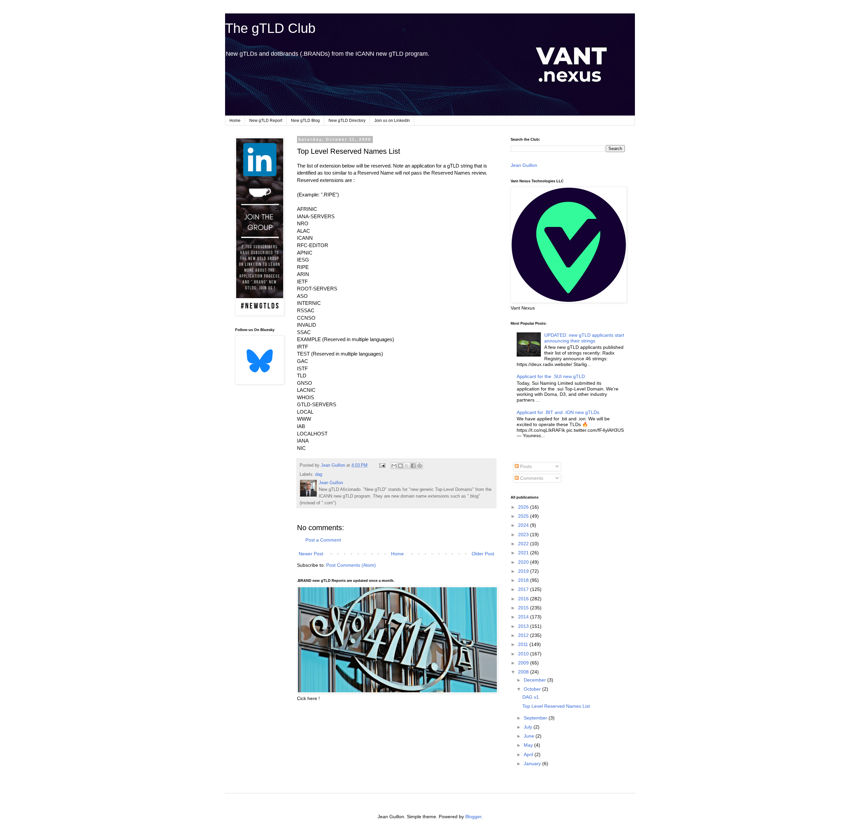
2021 (524, 552)
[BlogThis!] (400, 465)
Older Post (483, 553)
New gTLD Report (265, 120)
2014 (524, 616)
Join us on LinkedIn (392, 120)
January (533, 763)
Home (235, 120)
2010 (524, 653)
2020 (524, 562)
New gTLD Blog (305, 120)
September (536, 718)
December (535, 680)
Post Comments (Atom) (351, 565)
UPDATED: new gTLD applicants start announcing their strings (584, 337)
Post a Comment (323, 540)
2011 (523, 644)
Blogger (473, 816)
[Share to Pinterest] (419, 465)
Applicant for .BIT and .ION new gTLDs (558, 412)
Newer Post (311, 553)
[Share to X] (406, 465)
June (529, 736)
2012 (524, 635)
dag (318, 474)
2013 (524, 626)
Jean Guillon (524, 165)
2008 (524, 672)
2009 (524, 662)
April (529, 754)
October (533, 689)
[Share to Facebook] (413, 465)
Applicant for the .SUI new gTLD (551, 376)
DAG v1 (530, 697)
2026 (524, 507)
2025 (524, 516)
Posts (525, 466)
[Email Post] (382, 465)
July (528, 727)
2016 (524, 598)
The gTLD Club (270, 28)
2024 (524, 525)
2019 (524, 571)
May (529, 745)
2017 (524, 589)
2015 (524, 607)
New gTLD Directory (347, 120)
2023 (524, 534)
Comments (531, 478)
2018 (524, 580)
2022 (524, 543)
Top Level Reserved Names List (556, 706)
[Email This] (394, 465)
